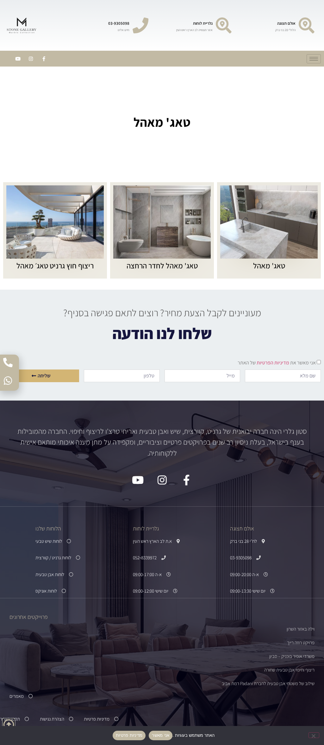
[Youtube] (17, 58)
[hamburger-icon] (314, 58)
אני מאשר (160, 735)
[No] (313, 735)
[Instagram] (30, 58)
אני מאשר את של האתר (277, 362)
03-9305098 (118, 23)
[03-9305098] (140, 25)
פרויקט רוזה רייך (301, 642)
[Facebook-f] (43, 58)
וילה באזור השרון (301, 629)
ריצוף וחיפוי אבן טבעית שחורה (289, 670)
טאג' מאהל (269, 265)
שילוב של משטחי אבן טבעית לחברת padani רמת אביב (268, 683)
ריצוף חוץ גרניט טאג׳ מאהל (55, 265)
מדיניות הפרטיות (272, 362)
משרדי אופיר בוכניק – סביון (292, 656)
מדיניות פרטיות (129, 735)
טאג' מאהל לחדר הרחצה (162, 265)
